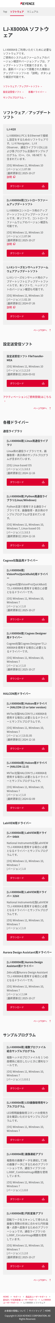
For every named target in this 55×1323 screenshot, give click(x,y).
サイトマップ (35, 1310)
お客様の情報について (15, 1310)
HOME (48, 1310)
